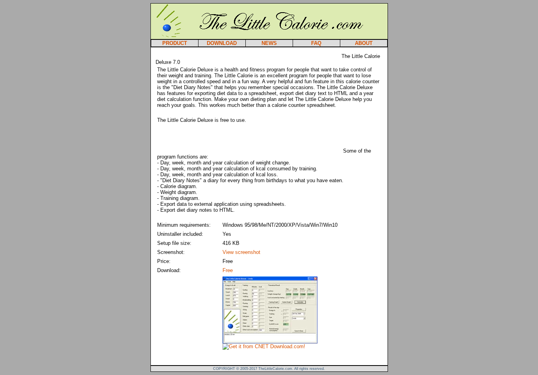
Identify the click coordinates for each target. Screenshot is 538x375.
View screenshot (241, 252)
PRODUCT (174, 43)
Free (228, 270)
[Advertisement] (248, 55)
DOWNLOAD (222, 43)
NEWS (269, 43)
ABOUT (364, 43)
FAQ (316, 43)
